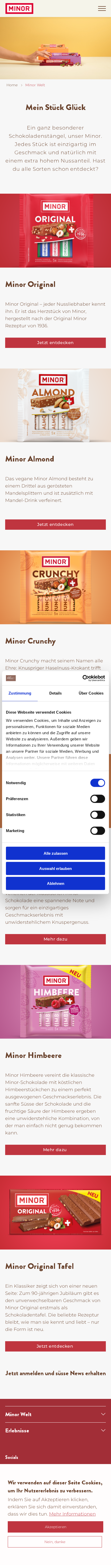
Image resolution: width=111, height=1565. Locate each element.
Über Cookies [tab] (91, 693)
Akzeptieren (55, 1527)
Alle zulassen (56, 853)
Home (12, 85)
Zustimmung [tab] (20, 693)
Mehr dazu (55, 939)
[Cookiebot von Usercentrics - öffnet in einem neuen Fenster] (82, 678)
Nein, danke (54, 1542)
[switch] (97, 799)
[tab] (55, 1414)
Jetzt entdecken (55, 342)
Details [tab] (55, 693)
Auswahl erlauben (55, 868)
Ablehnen (55, 883)
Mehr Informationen (72, 1514)
